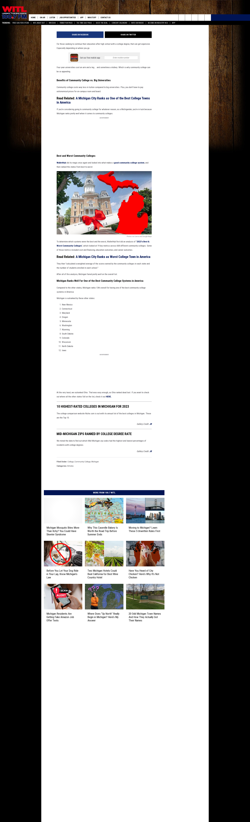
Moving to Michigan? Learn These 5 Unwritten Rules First (144, 529)
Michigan (95, 462)
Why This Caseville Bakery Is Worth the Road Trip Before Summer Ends (103, 531)
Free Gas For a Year (20, 23)
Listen (52, 18)
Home (33, 18)
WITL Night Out (39, 23)
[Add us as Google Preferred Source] (188, 17)
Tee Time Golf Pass (84, 23)
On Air (42, 18)
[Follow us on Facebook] (195, 17)
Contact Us (106, 18)
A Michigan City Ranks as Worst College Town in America (113, 257)
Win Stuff (92, 18)
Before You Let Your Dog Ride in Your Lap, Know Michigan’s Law (62, 574)
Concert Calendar (119, 23)
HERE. (109, 396)
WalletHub (61, 162)
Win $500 (52, 23)
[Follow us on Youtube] (208, 17)
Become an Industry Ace (158, 23)
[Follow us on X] (201, 17)
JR (150, 424)
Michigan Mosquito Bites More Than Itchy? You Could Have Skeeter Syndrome (62, 531)
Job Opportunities (67, 18)
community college (82, 462)
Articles (70, 466)
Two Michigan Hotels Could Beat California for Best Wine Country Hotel (103, 574)
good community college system (129, 162)
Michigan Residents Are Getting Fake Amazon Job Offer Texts (60, 617)
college (71, 462)
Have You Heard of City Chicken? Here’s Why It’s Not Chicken (144, 574)
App (173, 23)
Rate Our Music (137, 23)
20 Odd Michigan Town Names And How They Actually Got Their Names (145, 617)
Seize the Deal (102, 23)
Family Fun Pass (66, 23)
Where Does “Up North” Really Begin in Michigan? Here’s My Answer (103, 617)
